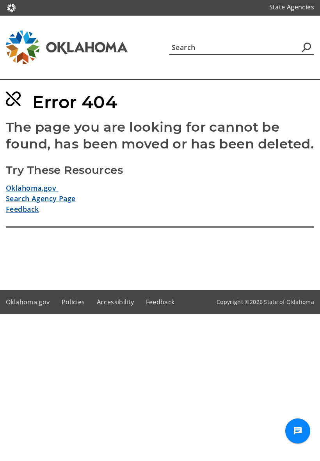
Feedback (22, 209)
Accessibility (115, 302)
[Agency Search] (306, 47)
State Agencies (291, 7)
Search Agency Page (41, 198)
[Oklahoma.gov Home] (11, 7)
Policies (73, 302)
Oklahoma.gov (32, 188)
